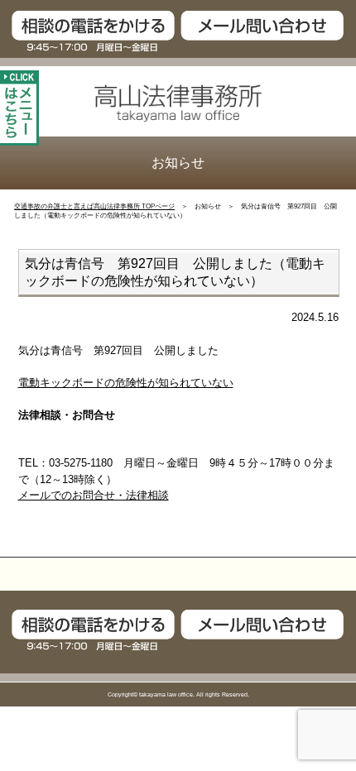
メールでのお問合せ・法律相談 (93, 495)
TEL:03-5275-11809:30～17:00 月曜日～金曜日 (89, 31)
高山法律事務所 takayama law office (178, 103)
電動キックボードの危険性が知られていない (125, 382)
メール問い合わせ (267, 31)
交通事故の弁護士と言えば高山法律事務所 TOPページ (94, 206)
